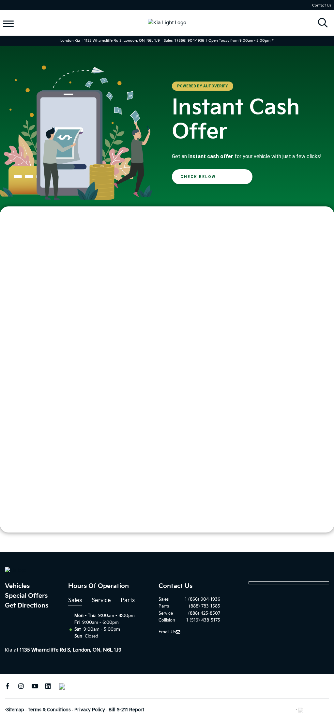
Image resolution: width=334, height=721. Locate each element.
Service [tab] (101, 600)
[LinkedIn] (48, 686)
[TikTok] (62, 686)
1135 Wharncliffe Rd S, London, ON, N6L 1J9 (122, 40)
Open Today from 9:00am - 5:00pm (239, 40)
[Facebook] (7, 686)
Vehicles (17, 586)
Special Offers (26, 596)
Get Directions (26, 605)
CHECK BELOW (198, 176)
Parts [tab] (128, 600)
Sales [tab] (75, 600)
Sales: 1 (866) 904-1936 (184, 40)
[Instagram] (21, 686)
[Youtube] (34, 686)
